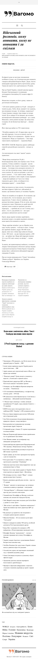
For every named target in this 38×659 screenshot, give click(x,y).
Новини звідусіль (12, 53)
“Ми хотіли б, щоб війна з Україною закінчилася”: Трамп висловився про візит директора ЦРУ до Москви (19, 507)
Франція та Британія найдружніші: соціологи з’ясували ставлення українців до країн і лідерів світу (18, 568)
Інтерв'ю (12, 627)
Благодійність (22, 626)
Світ (31, 636)
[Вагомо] (19, 14)
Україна (11, 639)
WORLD (5, 626)
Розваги (25, 636)
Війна (4, 629)
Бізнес (30, 626)
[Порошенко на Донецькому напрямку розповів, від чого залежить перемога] (26, 287)
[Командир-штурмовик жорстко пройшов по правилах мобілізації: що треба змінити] (10, 287)
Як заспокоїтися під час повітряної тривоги (16, 612)
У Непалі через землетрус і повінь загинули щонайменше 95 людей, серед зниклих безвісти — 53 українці (19, 404)
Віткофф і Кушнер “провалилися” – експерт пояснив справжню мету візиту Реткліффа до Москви (17, 535)
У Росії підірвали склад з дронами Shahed (19, 345)
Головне (12, 629)
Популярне (16, 636)
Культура (30, 630)
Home (3, 53)
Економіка (21, 629)
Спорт (4, 639)
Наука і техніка (8, 633)
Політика (6, 636)
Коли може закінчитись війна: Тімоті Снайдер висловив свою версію (19, 332)
